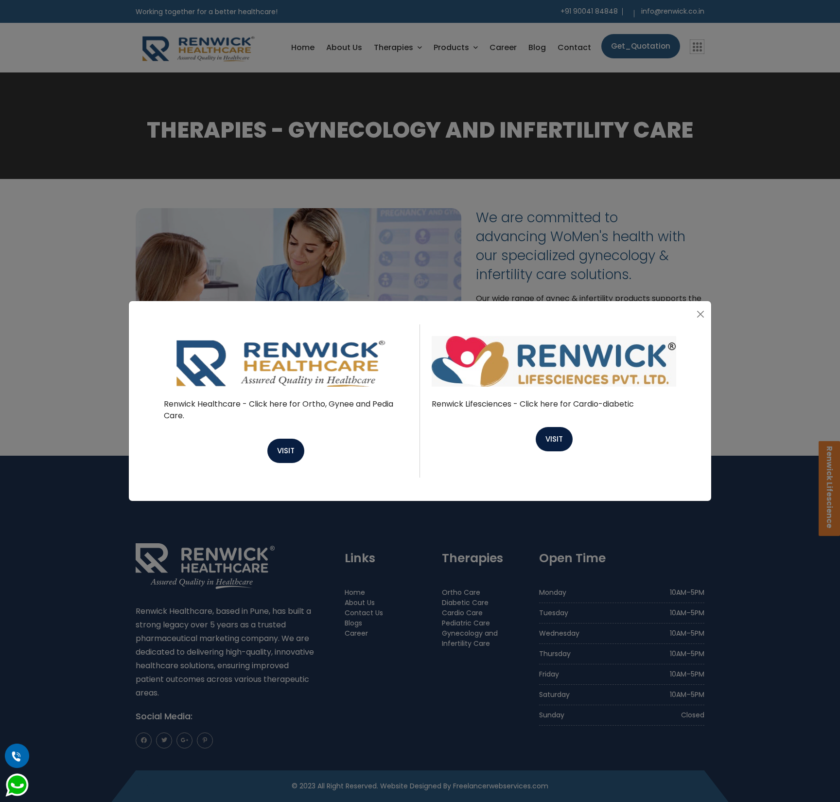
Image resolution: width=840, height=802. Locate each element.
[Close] (700, 314)
